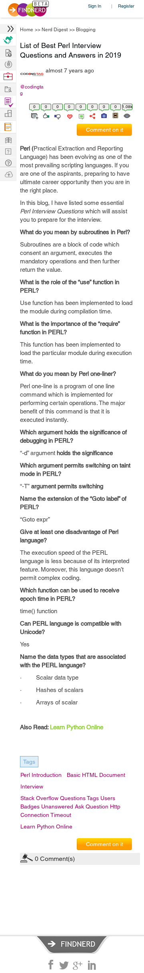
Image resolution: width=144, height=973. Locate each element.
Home (26, 29)
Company (8, 114)
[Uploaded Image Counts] (103, 115)
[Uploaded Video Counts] (115, 115)
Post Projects (8, 52)
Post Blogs (8, 174)
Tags (29, 761)
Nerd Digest (55, 29)
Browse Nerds (8, 63)
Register (126, 5)
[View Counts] (127, 115)
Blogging (86, 29)
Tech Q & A (8, 151)
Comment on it (104, 129)
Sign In (94, 5)
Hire (8, 40)
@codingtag (32, 90)
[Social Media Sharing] (92, 115)
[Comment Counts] (80, 115)
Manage (8, 102)
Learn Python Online (76, 727)
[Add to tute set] (34, 115)
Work (8, 76)
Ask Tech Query (8, 162)
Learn (8, 127)
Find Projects (8, 89)
